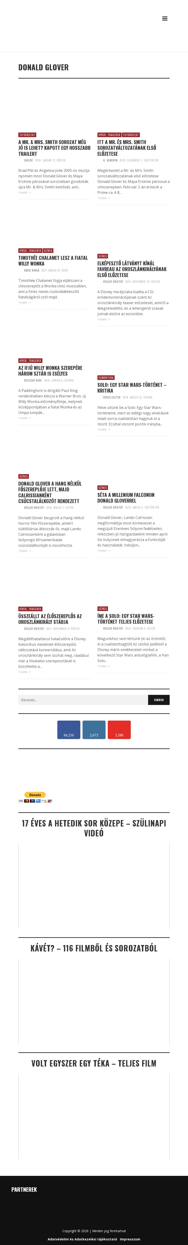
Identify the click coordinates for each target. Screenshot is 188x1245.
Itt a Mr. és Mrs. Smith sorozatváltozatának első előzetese (126, 147)
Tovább (23, 192)
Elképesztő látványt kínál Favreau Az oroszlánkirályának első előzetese (131, 269)
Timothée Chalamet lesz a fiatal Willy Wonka (53, 260)
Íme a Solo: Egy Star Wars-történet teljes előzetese (126, 618)
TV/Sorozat (27, 135)
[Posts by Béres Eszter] (99, 397)
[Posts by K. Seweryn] (99, 160)
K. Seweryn (110, 160)
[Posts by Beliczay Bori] (20, 380)
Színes (48, 250)
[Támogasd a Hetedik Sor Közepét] (94, 45)
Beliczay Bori (33, 380)
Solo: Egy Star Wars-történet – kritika (131, 387)
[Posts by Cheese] (20, 160)
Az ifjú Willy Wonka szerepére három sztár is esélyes (50, 370)
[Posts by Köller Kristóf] (99, 281)
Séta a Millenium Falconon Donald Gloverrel (126, 497)
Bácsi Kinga (31, 270)
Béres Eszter (112, 397)
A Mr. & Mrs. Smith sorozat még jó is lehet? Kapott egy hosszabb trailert (54, 147)
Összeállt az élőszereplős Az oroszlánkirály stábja (50, 619)
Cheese (28, 160)
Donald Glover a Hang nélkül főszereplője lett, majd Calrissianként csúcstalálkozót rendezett (50, 492)
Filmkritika (106, 377)
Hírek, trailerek (109, 135)
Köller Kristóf (113, 281)
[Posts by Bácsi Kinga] (20, 270)
